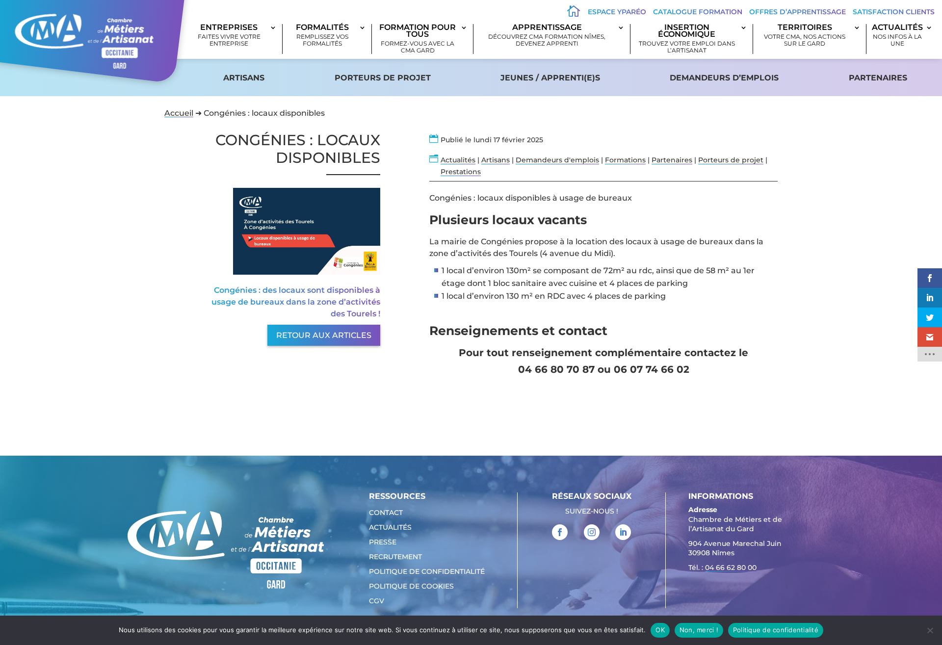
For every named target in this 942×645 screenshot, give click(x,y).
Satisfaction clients (894, 11)
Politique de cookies (411, 587)
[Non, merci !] (930, 630)
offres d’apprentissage (797, 11)
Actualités (897, 35)
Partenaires (878, 77)
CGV (376, 601)
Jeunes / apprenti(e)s (550, 77)
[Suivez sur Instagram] (592, 532)
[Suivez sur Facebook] (560, 532)
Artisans (243, 77)
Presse (382, 542)
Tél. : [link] (722, 567)
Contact (386, 513)
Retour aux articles (323, 335)
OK (660, 630)
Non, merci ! (699, 630)
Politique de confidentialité (427, 572)
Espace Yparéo (617, 11)
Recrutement (395, 557)
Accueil (178, 113)
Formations (625, 159)
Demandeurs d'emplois (557, 159)
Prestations (461, 171)
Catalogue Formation (697, 11)
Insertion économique (687, 39)
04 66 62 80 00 (731, 567)
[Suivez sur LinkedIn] (623, 532)
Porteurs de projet (383, 77)
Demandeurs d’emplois (724, 77)
